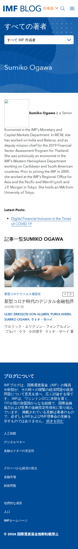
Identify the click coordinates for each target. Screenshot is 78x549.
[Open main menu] (72, 8)
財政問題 (10, 486)
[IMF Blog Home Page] (22, 8)
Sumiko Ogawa (16, 319)
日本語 (48, 8)
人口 (7, 512)
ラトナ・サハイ (41, 319)
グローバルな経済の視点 (20, 468)
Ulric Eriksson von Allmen (26, 314)
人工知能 (10, 433)
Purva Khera (61, 314)
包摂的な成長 (13, 503)
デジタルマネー (14, 442)
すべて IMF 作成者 (21, 40)
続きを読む (55, 421)
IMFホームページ (16, 520)
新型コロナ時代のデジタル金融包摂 (39, 301)
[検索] (62, 8)
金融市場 (10, 477)
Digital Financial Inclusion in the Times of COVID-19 (41, 221)
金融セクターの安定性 (19, 451)
